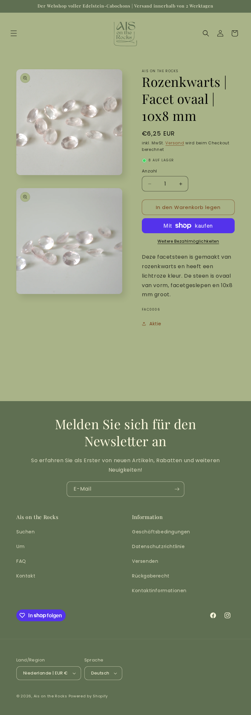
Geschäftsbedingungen (161, 531)
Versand (174, 143)
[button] (14, 33)
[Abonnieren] (177, 489)
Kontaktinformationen (159, 590)
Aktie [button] (155, 323)
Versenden (145, 561)
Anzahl (149, 171)
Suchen (25, 531)
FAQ (21, 561)
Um (20, 546)
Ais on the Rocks (50, 696)
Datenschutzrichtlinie (158, 546)
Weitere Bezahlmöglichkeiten (188, 241)
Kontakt (25, 576)
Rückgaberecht (151, 576)
